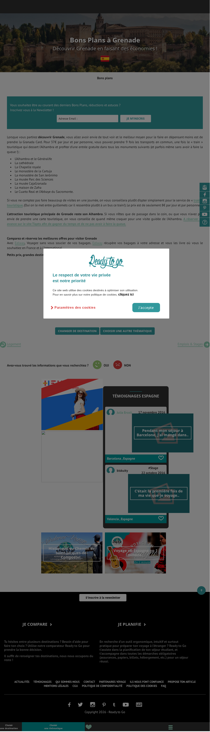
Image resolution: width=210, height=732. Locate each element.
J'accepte (146, 307)
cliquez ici (126, 294)
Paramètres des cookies (75, 307)
